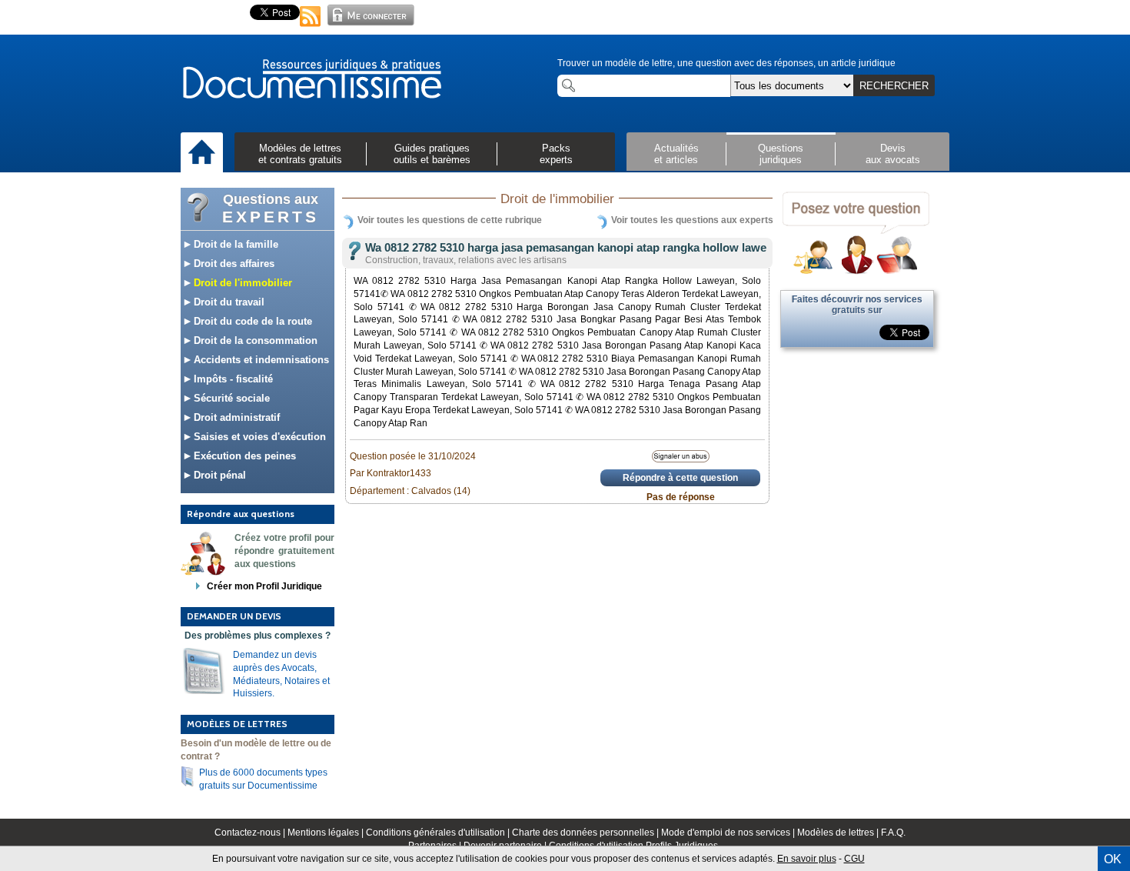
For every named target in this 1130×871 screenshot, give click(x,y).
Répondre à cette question (680, 477)
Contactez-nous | (250, 832)
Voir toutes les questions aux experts (692, 220)
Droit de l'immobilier (241, 283)
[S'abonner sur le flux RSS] (310, 28)
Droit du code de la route (251, 321)
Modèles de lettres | (839, 832)
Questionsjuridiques (780, 153)
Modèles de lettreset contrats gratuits (300, 153)
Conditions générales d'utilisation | (439, 832)
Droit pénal (218, 475)
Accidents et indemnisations (260, 359)
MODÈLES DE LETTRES (237, 723)
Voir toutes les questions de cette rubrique (449, 220)
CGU (854, 858)
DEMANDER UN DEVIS (234, 616)
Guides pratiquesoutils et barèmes (432, 153)
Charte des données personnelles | (586, 832)
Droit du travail (227, 302)
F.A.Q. (893, 832)
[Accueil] (202, 153)
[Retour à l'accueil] (311, 80)
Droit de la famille (234, 244)
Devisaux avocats (893, 153)
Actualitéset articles (676, 153)
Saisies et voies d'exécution (258, 436)
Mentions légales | (326, 832)
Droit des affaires (232, 263)
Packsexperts (556, 153)
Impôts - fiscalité (232, 379)
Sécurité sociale (230, 398)
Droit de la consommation (254, 340)
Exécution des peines (243, 456)
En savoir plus (806, 858)
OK (1113, 859)
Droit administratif (235, 417)
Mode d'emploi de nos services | (729, 832)
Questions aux (270, 208)
